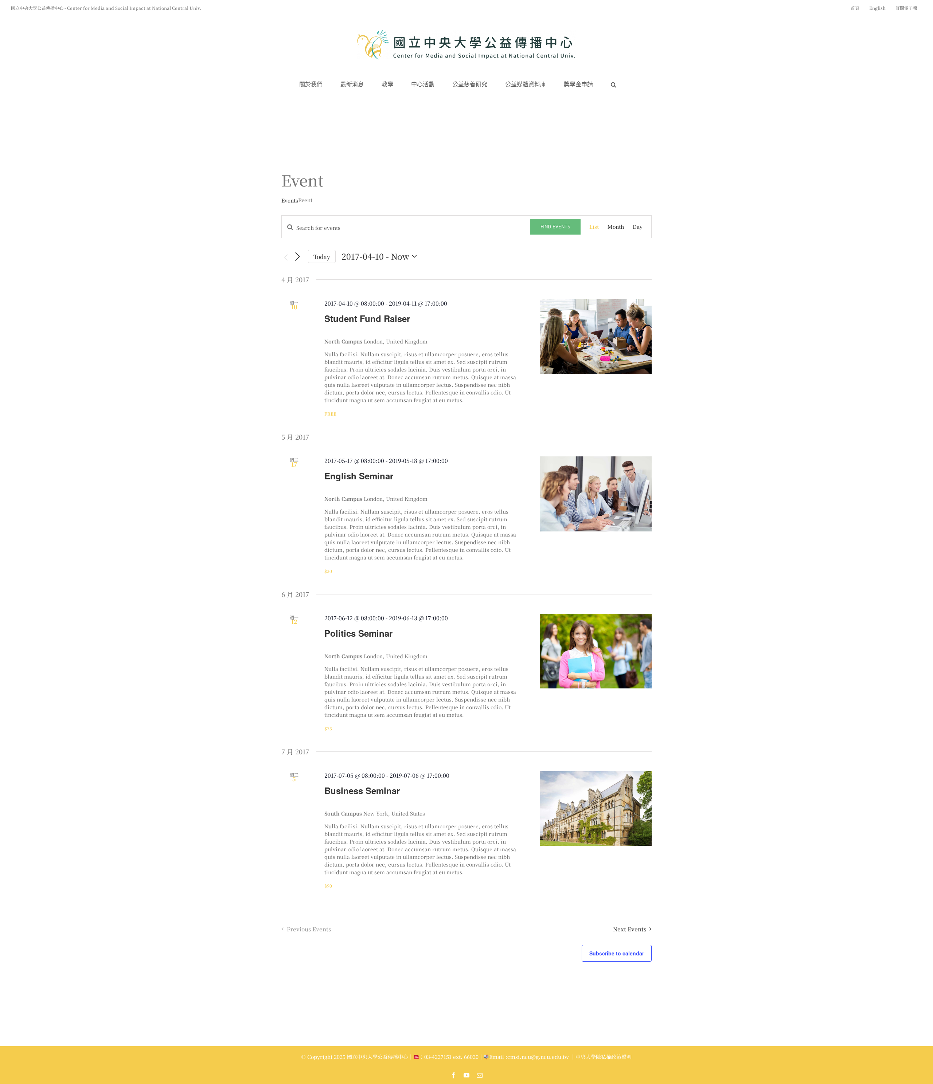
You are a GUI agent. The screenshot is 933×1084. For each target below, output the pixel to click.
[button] (613, 85)
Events (289, 200)
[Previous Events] (285, 257)
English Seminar (358, 476)
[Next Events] (297, 256)
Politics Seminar (358, 633)
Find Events (555, 226)
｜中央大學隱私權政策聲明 (601, 1056)
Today (321, 256)
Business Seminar (362, 790)
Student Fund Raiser (367, 318)
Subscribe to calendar (616, 953)
